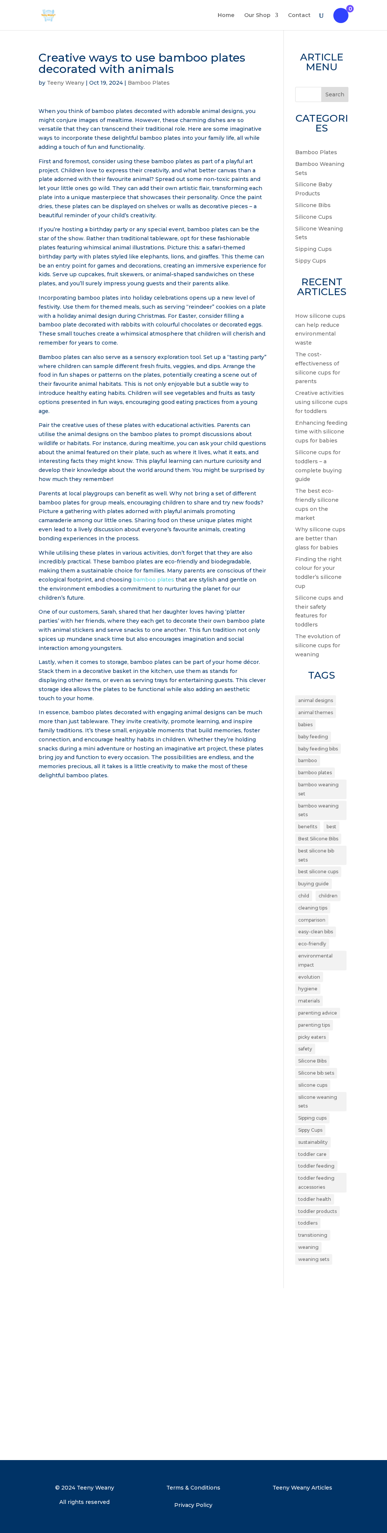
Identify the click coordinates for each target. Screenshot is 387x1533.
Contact (299, 15)
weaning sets (313, 1259)
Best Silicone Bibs (318, 839)
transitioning (312, 1235)
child (303, 896)
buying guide (313, 883)
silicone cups (312, 1085)
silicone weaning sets (317, 1101)
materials (309, 1001)
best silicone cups (318, 871)
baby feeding (313, 736)
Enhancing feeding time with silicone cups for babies (321, 431)
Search (334, 94)
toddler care (312, 1154)
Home (226, 15)
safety (305, 1049)
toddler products (317, 1211)
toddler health (314, 1199)
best (331, 826)
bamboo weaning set (318, 789)
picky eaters (312, 1037)
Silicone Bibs (313, 205)
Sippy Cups (310, 260)
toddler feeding (316, 1166)
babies (305, 724)
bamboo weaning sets (318, 810)
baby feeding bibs (318, 749)
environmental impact (315, 960)
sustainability (313, 1142)
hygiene (307, 989)
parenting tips (314, 1025)
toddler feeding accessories (316, 1182)
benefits (307, 826)
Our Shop (257, 15)
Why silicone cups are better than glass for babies (320, 538)
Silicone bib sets (316, 1073)
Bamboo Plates (149, 82)
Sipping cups (312, 1118)
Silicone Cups (313, 216)
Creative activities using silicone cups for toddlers (321, 402)
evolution (309, 977)
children (328, 896)
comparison (311, 920)
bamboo (307, 760)
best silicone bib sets (316, 855)
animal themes (315, 712)
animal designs (315, 700)
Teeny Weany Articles (302, 1487)
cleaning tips (312, 908)
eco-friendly (312, 944)
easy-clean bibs (315, 931)
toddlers (307, 1223)
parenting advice (317, 1013)
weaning (308, 1247)
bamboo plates (153, 579)
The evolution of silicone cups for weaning (317, 645)
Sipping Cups (313, 249)
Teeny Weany (65, 82)
